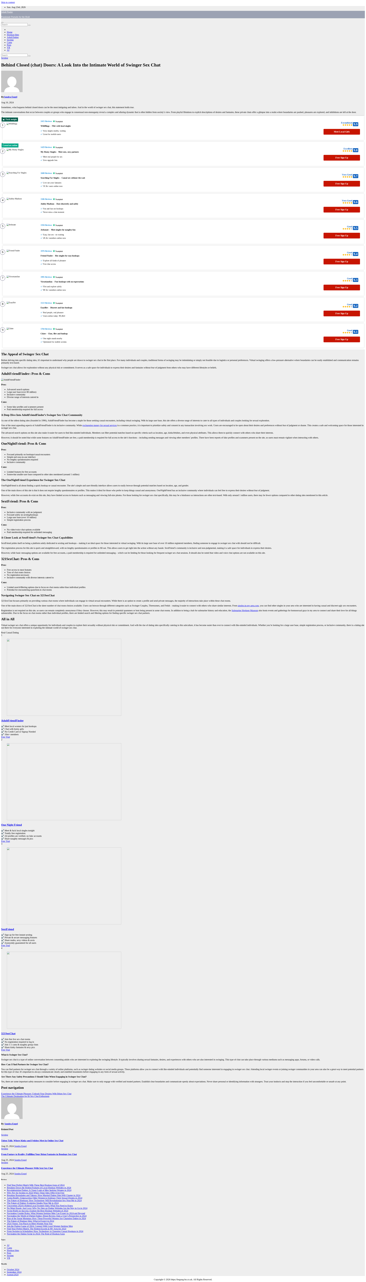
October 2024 (13, 1269)
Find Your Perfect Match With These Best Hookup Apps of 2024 (35, 1185)
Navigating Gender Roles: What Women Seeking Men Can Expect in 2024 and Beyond (46, 1213)
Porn (9, 45)
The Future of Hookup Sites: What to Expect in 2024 (30, 1221)
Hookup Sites (13, 35)
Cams (9, 42)
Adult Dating (13, 37)
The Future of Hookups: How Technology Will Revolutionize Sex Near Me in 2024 (44, 1200)
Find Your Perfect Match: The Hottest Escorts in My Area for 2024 (36, 1229)
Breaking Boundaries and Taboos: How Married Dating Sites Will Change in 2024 (43, 1195)
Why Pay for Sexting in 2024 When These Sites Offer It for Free (35, 1193)
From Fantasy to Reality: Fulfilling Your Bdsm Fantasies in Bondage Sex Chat (39, 1154)
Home (9, 32)
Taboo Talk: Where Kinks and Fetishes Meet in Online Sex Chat (32, 1140)
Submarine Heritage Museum (245, 610)
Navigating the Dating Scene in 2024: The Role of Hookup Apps (36, 1234)
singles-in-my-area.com (248, 605)
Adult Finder (7, 12)
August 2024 (12, 1274)
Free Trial (5, 737)
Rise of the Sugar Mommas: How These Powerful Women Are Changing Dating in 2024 (46, 1218)
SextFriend (7, 929)
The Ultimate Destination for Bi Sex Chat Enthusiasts (25, 1096)
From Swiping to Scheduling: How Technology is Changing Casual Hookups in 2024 (45, 1231)
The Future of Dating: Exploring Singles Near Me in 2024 (33, 1203)
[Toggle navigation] (2, 22)
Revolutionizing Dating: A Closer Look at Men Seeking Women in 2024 (39, 1190)
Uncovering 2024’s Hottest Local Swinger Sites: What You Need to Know (40, 1205)
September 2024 (14, 1272)
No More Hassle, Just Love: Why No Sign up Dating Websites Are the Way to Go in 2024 (47, 1208)
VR (8, 47)
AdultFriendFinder (12, 720)
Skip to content (8, 2)
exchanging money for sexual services (99, 425)
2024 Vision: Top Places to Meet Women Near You (29, 1223)
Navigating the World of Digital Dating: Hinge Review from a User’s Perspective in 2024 (46, 1216)
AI (8, 50)
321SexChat (8, 1033)
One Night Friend (11, 824)
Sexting (10, 40)
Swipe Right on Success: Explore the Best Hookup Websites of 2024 (37, 1211)
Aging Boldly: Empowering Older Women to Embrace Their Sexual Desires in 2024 (44, 1198)
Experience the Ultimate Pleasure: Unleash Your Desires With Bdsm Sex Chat (36, 1093)
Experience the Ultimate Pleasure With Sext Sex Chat (27, 1168)
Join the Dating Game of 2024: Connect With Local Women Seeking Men (40, 1226)
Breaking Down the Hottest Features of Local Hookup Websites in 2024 (39, 1187)
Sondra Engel (10, 97)
